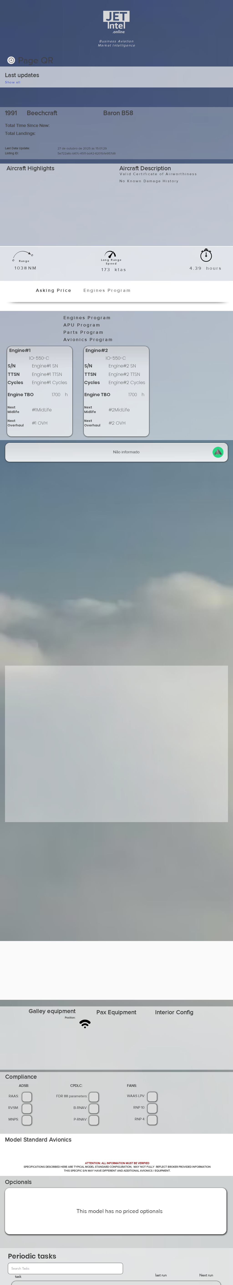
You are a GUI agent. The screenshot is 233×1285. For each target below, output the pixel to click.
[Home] (11, 60)
